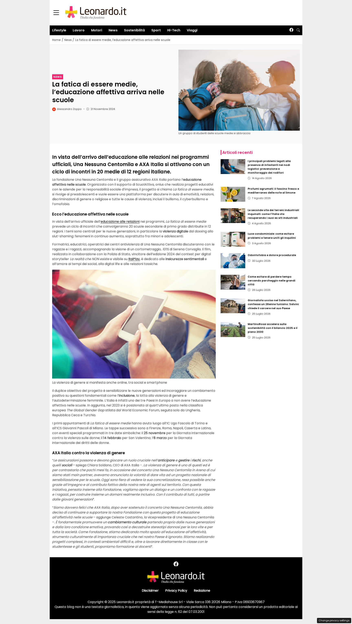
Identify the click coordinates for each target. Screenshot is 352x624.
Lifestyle (59, 30)
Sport (156, 30)
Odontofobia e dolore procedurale (272, 255)
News (113, 30)
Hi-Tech (173, 30)
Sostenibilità (134, 30)
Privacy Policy (176, 590)
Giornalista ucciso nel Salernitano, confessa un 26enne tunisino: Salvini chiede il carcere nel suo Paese (273, 304)
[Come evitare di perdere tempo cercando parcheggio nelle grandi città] (233, 282)
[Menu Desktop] (56, 13)
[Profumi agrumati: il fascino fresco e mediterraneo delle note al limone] (233, 194)
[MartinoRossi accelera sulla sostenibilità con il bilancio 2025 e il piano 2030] (233, 329)
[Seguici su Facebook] (291, 30)
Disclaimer (150, 590)
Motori (96, 30)
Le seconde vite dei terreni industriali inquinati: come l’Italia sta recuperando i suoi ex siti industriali (273, 214)
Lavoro (79, 30)
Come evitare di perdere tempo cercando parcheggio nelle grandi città (271, 280)
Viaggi (192, 30)
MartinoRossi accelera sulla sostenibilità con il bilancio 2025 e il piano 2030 (272, 328)
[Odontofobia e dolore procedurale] (233, 260)
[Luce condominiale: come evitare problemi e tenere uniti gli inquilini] (233, 239)
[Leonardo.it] (95, 12)
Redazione (202, 590)
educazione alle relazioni (120, 221)
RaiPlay (134, 259)
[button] (298, 30)
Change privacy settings (334, 620)
